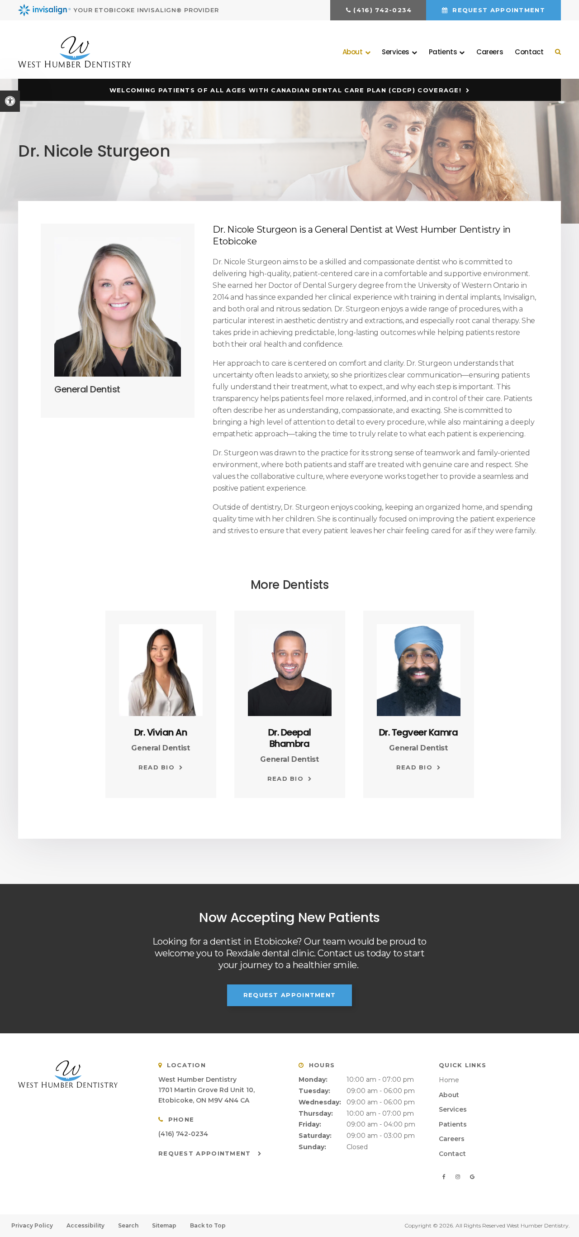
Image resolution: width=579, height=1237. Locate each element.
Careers (489, 52)
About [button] (352, 52)
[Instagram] (459, 1177)
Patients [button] (443, 52)
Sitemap (164, 1225)
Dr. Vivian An (160, 732)
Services (453, 1109)
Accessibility (85, 1225)
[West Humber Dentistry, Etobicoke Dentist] (79, 1074)
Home (449, 1080)
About (449, 1095)
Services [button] (395, 52)
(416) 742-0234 (382, 10)
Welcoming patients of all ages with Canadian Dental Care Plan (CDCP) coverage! (285, 90)
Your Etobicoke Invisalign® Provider (146, 10)
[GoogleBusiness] (472, 1177)
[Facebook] (445, 1177)
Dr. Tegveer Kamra (418, 732)
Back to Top (208, 1225)
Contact (529, 52)
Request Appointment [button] (497, 10)
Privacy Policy (32, 1225)
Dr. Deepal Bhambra (289, 738)
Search (128, 1225)
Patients (453, 1124)
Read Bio (156, 767)
